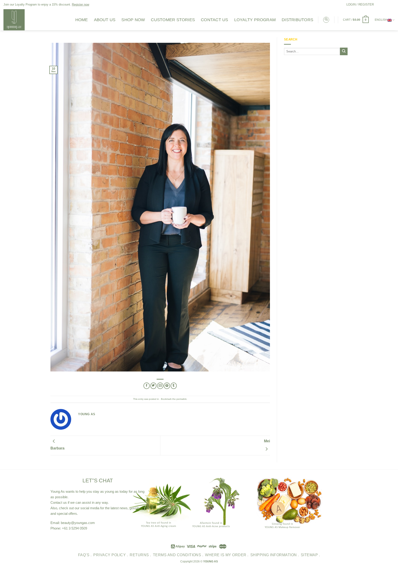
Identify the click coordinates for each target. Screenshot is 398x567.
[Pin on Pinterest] (167, 386)
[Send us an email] (392, 4)
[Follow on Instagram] (382, 4)
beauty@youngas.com (78, 523)
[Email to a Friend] (160, 386)
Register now (80, 4)
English (381, 19)
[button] (360, 5)
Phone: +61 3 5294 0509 (68, 528)
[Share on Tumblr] (174, 386)
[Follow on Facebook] (377, 4)
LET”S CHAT (97, 481)
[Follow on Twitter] (387, 4)
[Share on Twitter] (153, 386)
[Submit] (344, 51)
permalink (181, 399)
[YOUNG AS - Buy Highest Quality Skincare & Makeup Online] (35, 19)
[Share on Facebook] (146, 386)
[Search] (326, 20)
